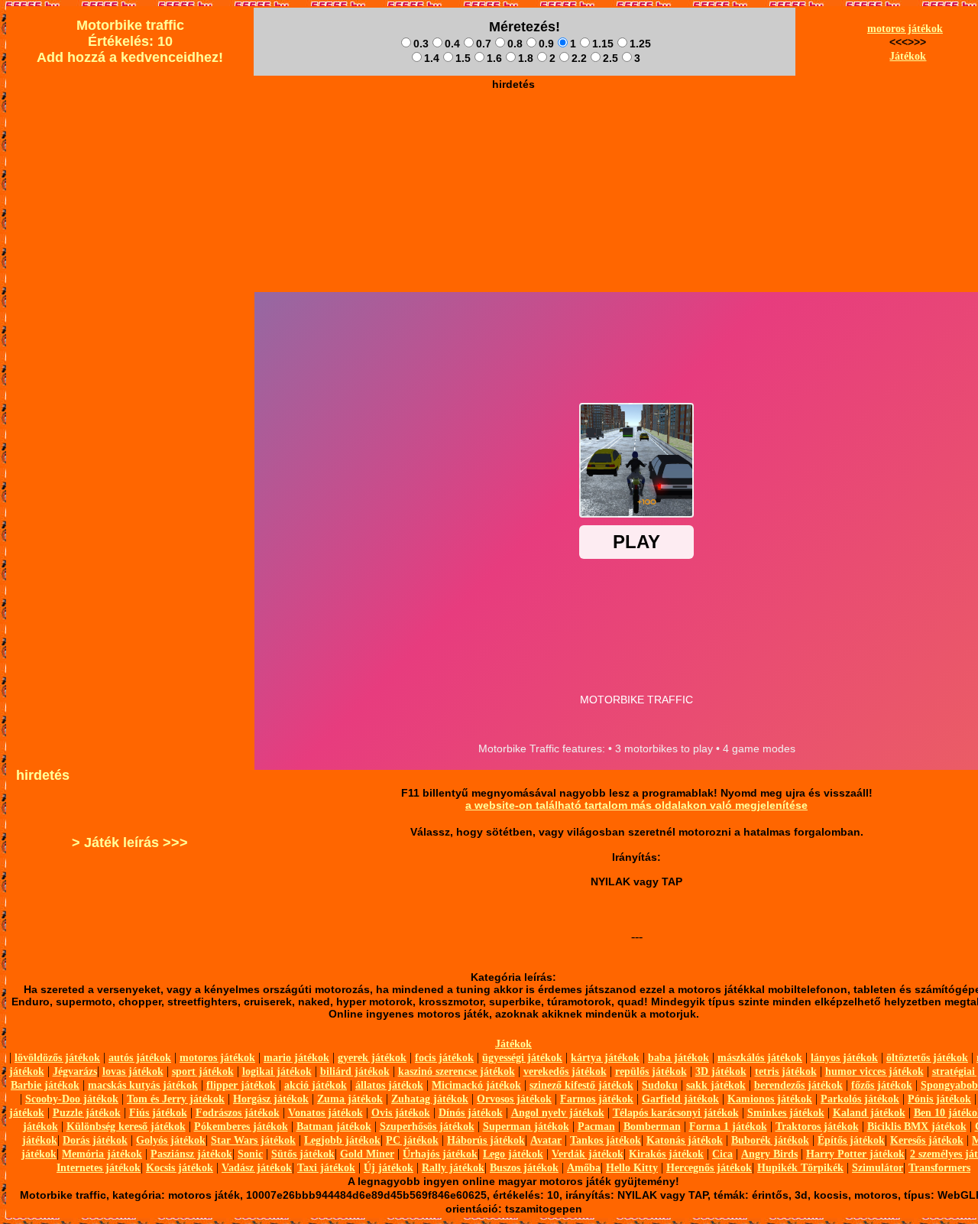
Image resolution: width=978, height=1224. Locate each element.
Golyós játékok (171, 1140)
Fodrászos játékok (238, 1112)
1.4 (431, 58)
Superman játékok (526, 1126)
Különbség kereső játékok (126, 1126)
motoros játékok (905, 28)
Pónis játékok (939, 1099)
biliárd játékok (355, 1071)
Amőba (584, 1168)
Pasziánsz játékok (191, 1154)
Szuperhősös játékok (427, 1126)
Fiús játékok (158, 1112)
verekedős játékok (565, 1071)
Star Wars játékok (253, 1140)
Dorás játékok (95, 1140)
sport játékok (203, 1071)
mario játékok (296, 1057)
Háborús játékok (486, 1140)
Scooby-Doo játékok (71, 1099)
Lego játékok (513, 1154)
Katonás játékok (684, 1140)
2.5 (610, 58)
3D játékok (720, 1071)
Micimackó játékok (476, 1085)
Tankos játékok (605, 1140)
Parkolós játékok (860, 1099)
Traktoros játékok (817, 1126)
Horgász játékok (271, 1099)
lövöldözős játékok (57, 1057)
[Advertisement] (513, 130)
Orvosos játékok (514, 1099)
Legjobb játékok (342, 1140)
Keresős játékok (926, 1140)
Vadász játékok (257, 1168)
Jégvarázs (75, 1071)
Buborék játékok (770, 1140)
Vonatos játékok (325, 1112)
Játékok (907, 56)
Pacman (596, 1126)
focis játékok (444, 1057)
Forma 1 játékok (728, 1126)
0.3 (421, 43)
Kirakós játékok (666, 1154)
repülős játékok (651, 1071)
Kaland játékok (869, 1112)
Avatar (546, 1140)
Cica (722, 1154)
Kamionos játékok (769, 1099)
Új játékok (388, 1168)
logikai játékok (277, 1071)
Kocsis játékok (179, 1168)
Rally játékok (453, 1168)
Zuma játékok (350, 1099)
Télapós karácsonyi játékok (676, 1112)
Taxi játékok (326, 1168)
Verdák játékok (587, 1154)
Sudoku (660, 1085)
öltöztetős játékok (927, 1057)
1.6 (494, 58)
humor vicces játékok (874, 1071)
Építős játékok (851, 1140)
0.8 (515, 43)
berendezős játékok (798, 1085)
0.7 (483, 43)
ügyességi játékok (522, 1057)
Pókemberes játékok (241, 1126)
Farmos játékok (596, 1099)
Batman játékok (333, 1126)
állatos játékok (389, 1085)
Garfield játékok (680, 1099)
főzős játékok (881, 1085)
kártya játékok (605, 1057)
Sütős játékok (303, 1154)
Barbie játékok (45, 1085)
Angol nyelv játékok (557, 1112)
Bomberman (652, 1126)
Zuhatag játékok (429, 1099)
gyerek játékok (372, 1057)
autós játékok (139, 1057)
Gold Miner (367, 1154)
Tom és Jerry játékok (176, 1099)
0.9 (546, 43)
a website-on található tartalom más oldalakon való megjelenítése (636, 805)
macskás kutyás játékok (143, 1085)
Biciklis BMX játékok (917, 1126)
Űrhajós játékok (440, 1154)
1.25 (640, 43)
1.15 (603, 43)
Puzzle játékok (87, 1112)
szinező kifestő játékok (581, 1085)
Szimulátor (877, 1168)
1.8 (525, 58)
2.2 (579, 58)
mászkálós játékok (759, 1057)
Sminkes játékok (785, 1112)
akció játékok (315, 1085)
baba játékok (678, 1057)
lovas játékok (133, 1071)
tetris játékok (786, 1071)
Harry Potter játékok (855, 1154)
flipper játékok (241, 1085)
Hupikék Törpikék (800, 1168)
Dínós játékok (471, 1112)
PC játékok (412, 1140)
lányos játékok (844, 1057)
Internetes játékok (99, 1168)
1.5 (463, 58)
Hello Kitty (632, 1168)
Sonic (250, 1154)
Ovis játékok (400, 1112)
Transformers (939, 1168)
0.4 (452, 43)
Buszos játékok (524, 1168)
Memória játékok (102, 1154)
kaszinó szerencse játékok (456, 1071)
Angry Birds (769, 1154)
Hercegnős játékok (709, 1168)
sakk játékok (716, 1085)
